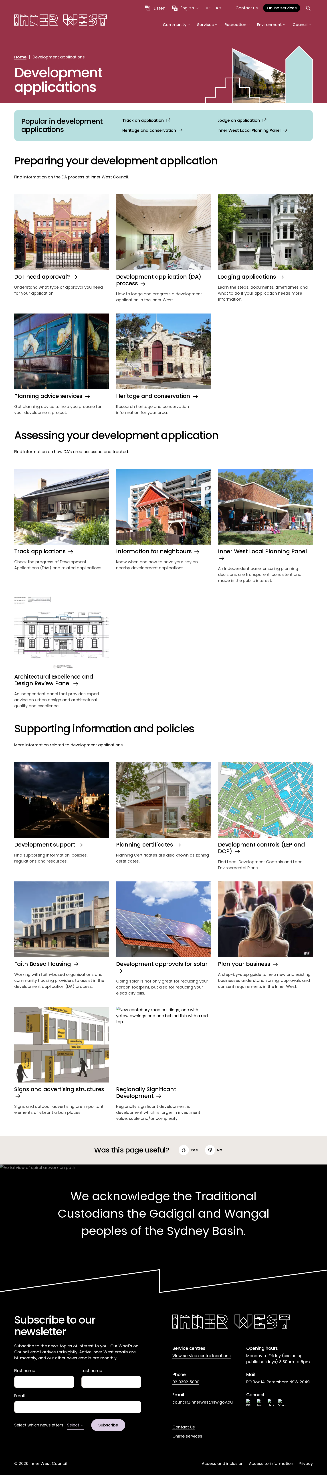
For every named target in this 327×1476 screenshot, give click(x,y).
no (219, 1150)
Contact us (247, 8)
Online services (187, 1436)
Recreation (235, 24)
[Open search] (308, 8)
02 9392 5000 (185, 1382)
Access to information (271, 1463)
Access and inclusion (223, 1463)
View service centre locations (201, 1355)
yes (194, 1150)
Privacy (306, 1463)
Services (205, 24)
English (187, 8)
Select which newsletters (38, 1425)
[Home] (60, 20)
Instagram (260, 1402)
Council (300, 24)
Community (174, 24)
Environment (269, 24)
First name (24, 1370)
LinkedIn (271, 1402)
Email (19, 1395)
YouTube (281, 1402)
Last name (91, 1370)
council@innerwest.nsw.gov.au (202, 1402)
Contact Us (183, 1427)
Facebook (249, 1402)
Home (20, 57)
